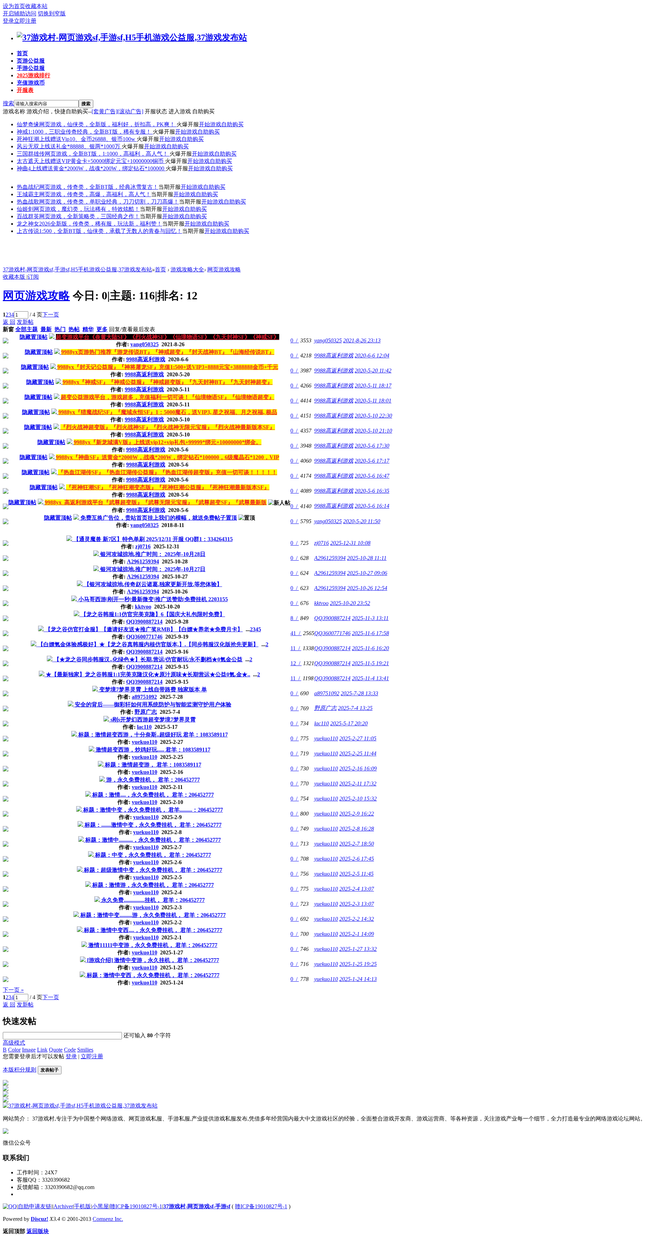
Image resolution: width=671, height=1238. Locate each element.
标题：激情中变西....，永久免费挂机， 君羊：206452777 (153, 930)
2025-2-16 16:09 (358, 768)
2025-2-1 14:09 (356, 934)
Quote (56, 1050)
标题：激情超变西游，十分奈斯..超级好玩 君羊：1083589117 (153, 735)
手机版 (82, 1206)
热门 (60, 329)
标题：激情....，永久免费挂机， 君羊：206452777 (153, 795)
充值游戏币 (31, 83)
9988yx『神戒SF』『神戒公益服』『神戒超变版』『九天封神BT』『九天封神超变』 (168, 382)
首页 (22, 53)
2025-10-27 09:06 (367, 573)
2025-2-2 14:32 (356, 919)
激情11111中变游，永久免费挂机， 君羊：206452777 (152, 945)
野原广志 (146, 712)
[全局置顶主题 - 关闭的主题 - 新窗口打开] (52, 337)
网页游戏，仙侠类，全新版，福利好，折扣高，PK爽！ (107, 124)
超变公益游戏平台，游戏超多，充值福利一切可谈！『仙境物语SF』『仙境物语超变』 (167, 397)
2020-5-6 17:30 (372, 446)
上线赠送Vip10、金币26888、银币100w (88, 139)
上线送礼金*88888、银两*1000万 (80, 146)
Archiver (63, 1206)
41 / (296, 633)
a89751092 (144, 697)
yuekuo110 (144, 742)
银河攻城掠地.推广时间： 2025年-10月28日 (152, 554)
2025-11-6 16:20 (370, 648)
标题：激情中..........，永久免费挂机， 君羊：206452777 (153, 840)
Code (70, 1050)
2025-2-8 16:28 (356, 829)
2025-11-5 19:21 (370, 663)
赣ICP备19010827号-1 (136, 1206)
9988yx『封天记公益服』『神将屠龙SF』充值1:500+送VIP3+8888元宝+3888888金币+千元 (167, 367)
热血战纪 (28, 187)
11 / (295, 648)
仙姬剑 (25, 209)
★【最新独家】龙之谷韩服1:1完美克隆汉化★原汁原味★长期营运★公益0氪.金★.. (148, 674)
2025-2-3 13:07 (356, 904)
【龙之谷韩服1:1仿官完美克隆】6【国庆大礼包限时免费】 (153, 614)
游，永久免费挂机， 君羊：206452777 (153, 780)
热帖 (74, 329)
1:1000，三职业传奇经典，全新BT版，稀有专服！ (90, 132)
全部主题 (26, 329)
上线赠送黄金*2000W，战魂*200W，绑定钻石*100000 (98, 168)
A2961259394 (143, 561)
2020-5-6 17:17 (372, 461)
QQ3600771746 (144, 637)
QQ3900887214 (144, 622)
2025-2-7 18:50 (356, 844)
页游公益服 (31, 61)
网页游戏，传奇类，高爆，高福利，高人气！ (95, 194)
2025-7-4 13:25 (355, 708)
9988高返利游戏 (145, 359)
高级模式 (14, 1043)
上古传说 (28, 231)
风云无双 (28, 146)
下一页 (50, 315)
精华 (88, 329)
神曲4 (24, 168)
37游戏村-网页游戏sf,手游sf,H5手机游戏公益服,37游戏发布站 (77, 269)
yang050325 (144, 344)
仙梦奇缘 (28, 124)
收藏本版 (15, 277)
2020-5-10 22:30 (373, 416)
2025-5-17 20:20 (349, 723)
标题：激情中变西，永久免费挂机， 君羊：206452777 (153, 975)
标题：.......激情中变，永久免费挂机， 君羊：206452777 (153, 825)
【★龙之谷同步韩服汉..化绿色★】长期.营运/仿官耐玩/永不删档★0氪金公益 (148, 659)
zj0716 (143, 546)
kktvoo (143, 607)
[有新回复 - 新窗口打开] (69, 539)
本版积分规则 (19, 1070)
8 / (294, 618)
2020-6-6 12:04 (372, 355)
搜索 (8, 103)
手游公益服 (31, 68)
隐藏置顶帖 (34, 337)
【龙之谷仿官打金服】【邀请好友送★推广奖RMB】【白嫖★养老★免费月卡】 (144, 629)
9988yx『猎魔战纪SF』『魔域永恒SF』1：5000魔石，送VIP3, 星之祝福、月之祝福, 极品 (167, 412)
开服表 (25, 90)
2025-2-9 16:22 (356, 814)
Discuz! (39, 1219)
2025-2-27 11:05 (357, 738)
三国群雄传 (31, 154)
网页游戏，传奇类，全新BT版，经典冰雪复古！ (98, 187)
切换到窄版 (52, 13)
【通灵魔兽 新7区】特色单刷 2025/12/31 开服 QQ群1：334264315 (153, 539)
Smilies (85, 1050)
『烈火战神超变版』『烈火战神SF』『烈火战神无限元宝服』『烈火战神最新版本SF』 (167, 427)
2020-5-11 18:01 (373, 401)
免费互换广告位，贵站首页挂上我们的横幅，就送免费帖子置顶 (158, 518)
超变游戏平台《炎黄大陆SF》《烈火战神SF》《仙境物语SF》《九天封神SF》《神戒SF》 (167, 337)
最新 (46, 329)
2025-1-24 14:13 (358, 979)
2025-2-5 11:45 (356, 874)
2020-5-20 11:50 (361, 521)
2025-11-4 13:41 (370, 678)
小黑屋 (100, 1206)
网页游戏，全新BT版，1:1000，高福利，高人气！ (107, 154)
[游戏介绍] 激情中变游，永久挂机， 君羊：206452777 (153, 960)
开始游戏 (210, 124)
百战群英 (28, 216)
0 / (294, 340)
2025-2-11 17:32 (357, 784)
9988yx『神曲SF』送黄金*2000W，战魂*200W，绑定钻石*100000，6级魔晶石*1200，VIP (167, 457)
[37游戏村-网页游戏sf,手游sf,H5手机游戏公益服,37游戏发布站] (132, 37)
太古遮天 (28, 161)
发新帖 (25, 322)
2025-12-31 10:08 (350, 543)
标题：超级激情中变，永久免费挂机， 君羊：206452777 (153, 870)
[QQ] (10, 1206)
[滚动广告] (130, 111)
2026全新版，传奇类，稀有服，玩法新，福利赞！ (100, 224)
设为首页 (14, 6)
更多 (102, 329)
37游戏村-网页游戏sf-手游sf (196, 1206)
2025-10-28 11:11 (367, 558)
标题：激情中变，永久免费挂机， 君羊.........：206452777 (153, 810)
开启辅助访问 (19, 13)
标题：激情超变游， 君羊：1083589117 (153, 765)
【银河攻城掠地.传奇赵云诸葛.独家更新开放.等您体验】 (153, 584)
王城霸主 (28, 194)
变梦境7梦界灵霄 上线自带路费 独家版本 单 (153, 689)
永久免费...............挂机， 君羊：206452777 (153, 900)
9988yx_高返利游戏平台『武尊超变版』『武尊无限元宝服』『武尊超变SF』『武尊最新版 (156, 502)
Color (14, 1050)
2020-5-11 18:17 (373, 386)
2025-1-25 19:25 (358, 964)
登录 (8, 21)
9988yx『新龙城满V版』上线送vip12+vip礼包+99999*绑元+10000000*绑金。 (167, 442)
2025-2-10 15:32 (358, 799)
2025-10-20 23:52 (350, 603)
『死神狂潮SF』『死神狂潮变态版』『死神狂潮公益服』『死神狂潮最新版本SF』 (167, 487)
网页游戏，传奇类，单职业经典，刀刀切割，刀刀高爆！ (109, 202)
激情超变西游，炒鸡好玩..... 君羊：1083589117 (153, 750)
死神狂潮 (28, 139)
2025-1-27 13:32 (358, 949)
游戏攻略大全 (187, 269)
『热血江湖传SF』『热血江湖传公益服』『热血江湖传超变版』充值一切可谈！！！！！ (167, 472)
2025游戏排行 (33, 75)
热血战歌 (28, 202)
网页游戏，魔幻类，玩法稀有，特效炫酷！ (87, 209)
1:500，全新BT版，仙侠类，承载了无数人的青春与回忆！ (110, 231)
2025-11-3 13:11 (370, 618)
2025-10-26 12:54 (367, 588)
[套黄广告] (104, 111)
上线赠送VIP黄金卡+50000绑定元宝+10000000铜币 (102, 161)
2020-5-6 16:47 (372, 476)
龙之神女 (28, 224)
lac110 (144, 727)
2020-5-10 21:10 (373, 431)
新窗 (8, 329)
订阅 (33, 277)
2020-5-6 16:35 (372, 491)
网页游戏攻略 (224, 269)
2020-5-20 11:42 (373, 370)
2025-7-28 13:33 (359, 693)
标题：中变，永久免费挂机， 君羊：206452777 (153, 855)
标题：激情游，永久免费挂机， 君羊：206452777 (153, 885)
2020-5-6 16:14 (372, 506)
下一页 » (13, 990)
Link (42, 1050)
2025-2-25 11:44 (357, 753)
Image (29, 1050)
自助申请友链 (34, 1206)
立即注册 (25, 21)
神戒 (22, 132)
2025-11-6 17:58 (370, 633)
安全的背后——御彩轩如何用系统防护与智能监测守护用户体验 (153, 704)
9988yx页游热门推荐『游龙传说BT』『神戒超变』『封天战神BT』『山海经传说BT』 (167, 352)
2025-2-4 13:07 (356, 889)
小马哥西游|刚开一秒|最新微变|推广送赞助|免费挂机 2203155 (153, 599)
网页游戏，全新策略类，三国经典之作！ (89, 216)
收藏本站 (36, 6)
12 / (296, 663)
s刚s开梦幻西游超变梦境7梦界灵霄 (153, 720)
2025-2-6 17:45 (356, 859)
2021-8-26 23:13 (362, 340)
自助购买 (232, 124)
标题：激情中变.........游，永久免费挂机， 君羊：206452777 (153, 915)
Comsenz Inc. (108, 1219)
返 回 (9, 322)
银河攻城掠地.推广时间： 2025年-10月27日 (152, 569)
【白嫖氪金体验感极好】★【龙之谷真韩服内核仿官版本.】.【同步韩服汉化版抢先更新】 (148, 644)
